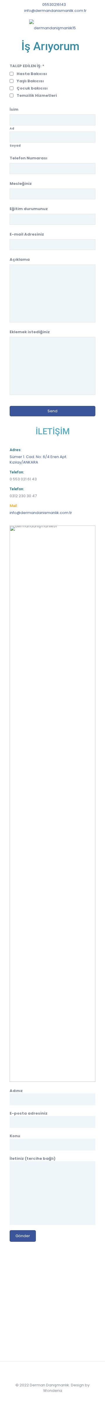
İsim (14, 109)
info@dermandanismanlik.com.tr (55, 10)
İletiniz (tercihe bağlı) (32, 1158)
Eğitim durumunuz (29, 209)
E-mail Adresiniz (27, 234)
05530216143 (54, 4)
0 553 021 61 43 (23, 479)
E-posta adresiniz (29, 1113)
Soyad (15, 145)
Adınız (16, 1090)
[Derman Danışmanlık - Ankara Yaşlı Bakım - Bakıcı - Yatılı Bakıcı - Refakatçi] (52, 28)
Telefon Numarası (28, 158)
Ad (12, 128)
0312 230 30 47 (23, 496)
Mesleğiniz (21, 183)
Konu (15, 1136)
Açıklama (20, 259)
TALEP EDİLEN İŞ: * (27, 66)
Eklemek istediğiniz (30, 332)
